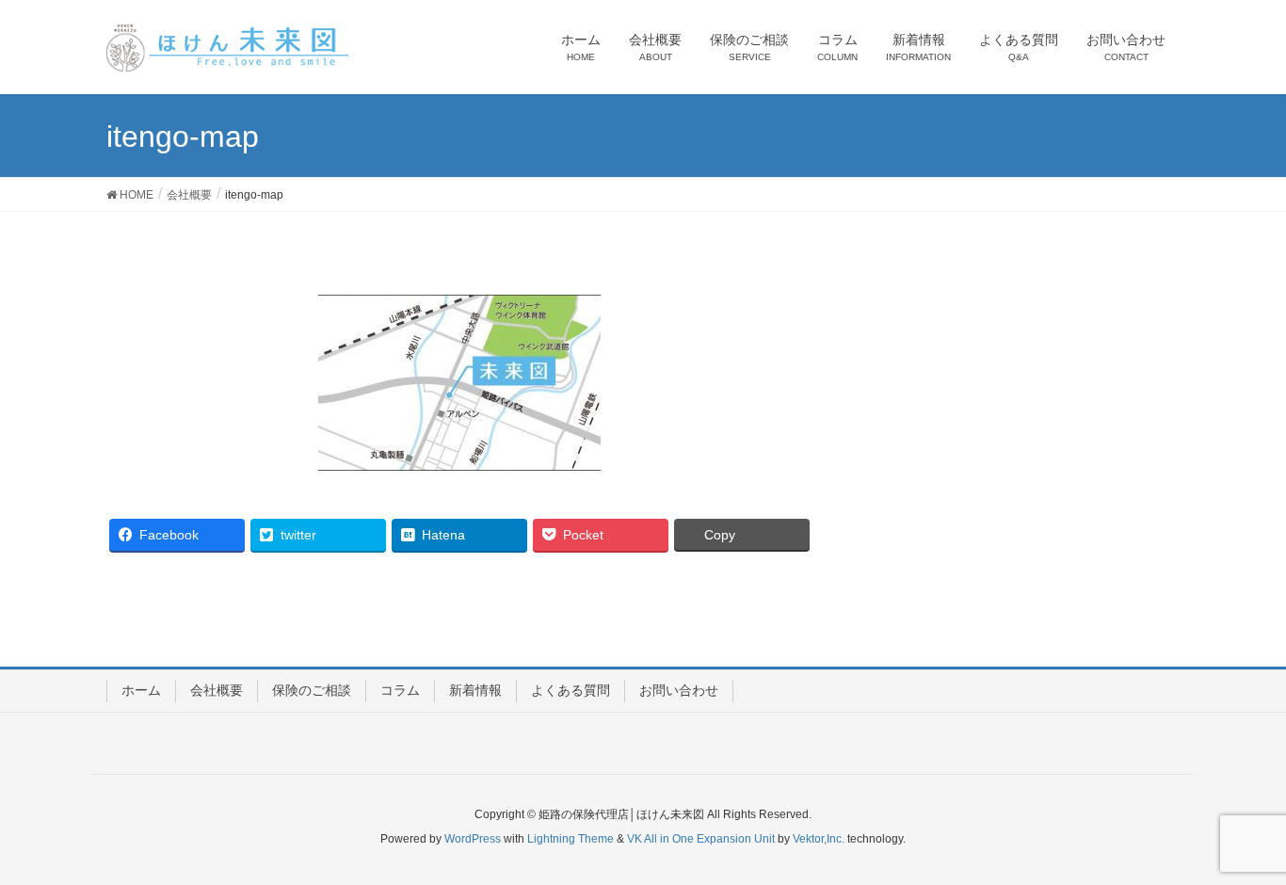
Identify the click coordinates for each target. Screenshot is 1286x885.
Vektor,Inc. (818, 838)
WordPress (472, 838)
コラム (400, 690)
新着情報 (475, 690)
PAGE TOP (1238, 842)
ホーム (141, 690)
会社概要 (216, 690)
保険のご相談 (311, 690)
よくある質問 (570, 690)
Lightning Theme (570, 838)
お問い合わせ (678, 690)
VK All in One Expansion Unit (701, 838)
